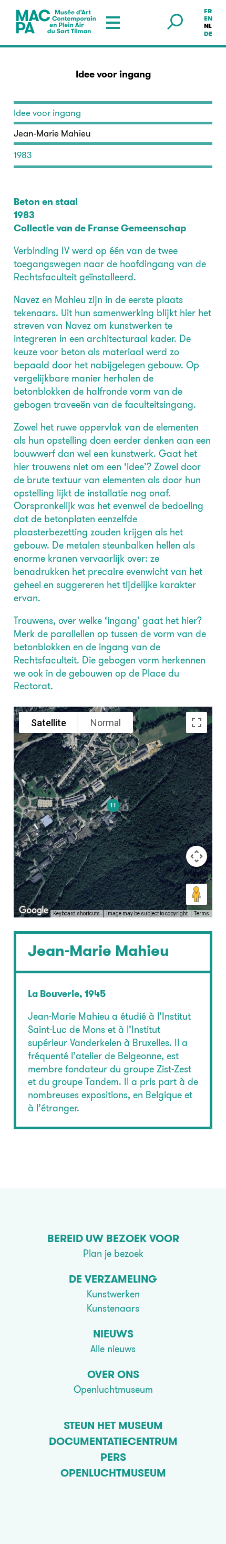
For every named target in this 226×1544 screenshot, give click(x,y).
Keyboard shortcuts (76, 913)
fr (208, 11)
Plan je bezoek (113, 1253)
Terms (201, 913)
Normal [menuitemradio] (105, 722)
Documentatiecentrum (113, 1441)
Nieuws (113, 1334)
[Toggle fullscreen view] (196, 722)
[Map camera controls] (196, 856)
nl (208, 26)
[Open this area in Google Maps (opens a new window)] (33, 910)
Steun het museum (113, 1425)
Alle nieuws (113, 1349)
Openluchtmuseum (113, 1389)
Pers (113, 1457)
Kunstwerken (113, 1294)
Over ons (113, 1374)
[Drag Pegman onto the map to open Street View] (196, 894)
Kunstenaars (113, 1308)
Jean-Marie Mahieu (98, 950)
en (208, 18)
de (208, 33)
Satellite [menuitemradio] (48, 722)
